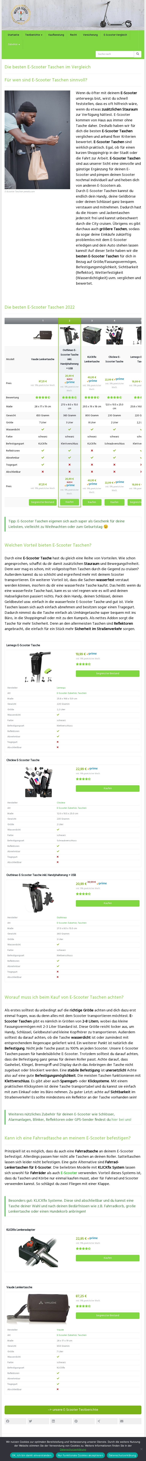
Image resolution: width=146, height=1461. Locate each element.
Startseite (13, 35)
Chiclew (61, 803)
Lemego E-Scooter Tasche (23, 645)
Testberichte (32, 35)
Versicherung (90, 35)
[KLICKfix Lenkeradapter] (38, 1251)
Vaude (60, 1330)
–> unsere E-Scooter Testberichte (73, 1410)
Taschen (82, 693)
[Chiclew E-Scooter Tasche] (115, 335)
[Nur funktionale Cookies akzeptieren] (141, 1449)
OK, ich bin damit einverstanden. (32, 1455)
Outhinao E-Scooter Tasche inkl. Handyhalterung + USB (69, 359)
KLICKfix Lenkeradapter (20, 1230)
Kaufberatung (56, 35)
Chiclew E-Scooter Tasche (114, 359)
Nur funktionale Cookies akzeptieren (80, 1455)
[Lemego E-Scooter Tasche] (38, 667)
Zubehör (13, 44)
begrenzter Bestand (42, 502)
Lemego (61, 688)
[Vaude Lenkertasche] (43, 335)
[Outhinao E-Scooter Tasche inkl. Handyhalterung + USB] (69, 335)
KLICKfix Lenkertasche (92, 359)
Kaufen (70, 502)
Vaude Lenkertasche (42, 359)
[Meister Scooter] (73, 15)
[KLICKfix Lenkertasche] (92, 335)
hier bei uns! (121, 1120)
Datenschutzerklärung (73, 1449)
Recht (73, 35)
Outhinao (62, 918)
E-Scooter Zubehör (67, 693)
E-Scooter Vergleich (115, 35)
